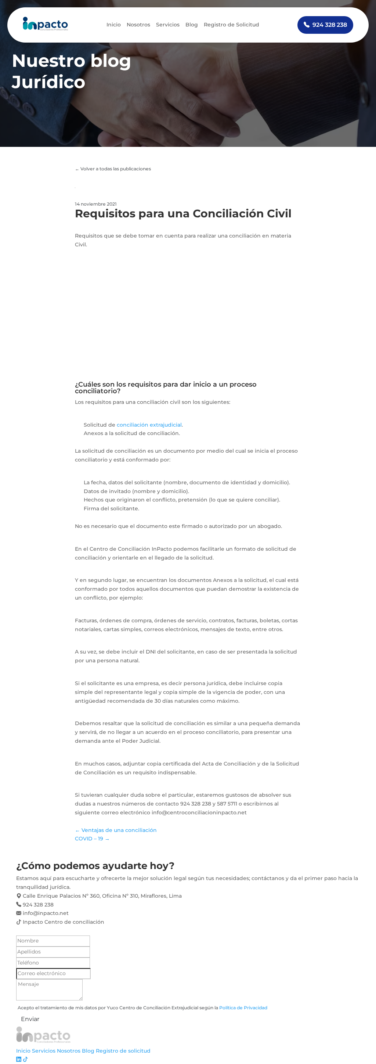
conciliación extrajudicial (149, 424)
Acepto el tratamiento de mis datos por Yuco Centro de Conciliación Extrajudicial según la (142, 1007)
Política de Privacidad (243, 1007)
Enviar (30, 1019)
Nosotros (138, 24)
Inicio (113, 24)
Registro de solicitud (123, 1050)
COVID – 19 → (92, 838)
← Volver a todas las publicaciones (113, 168)
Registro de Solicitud (231, 24)
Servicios (168, 24)
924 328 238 (329, 24)
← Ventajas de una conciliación (116, 830)
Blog (191, 24)
